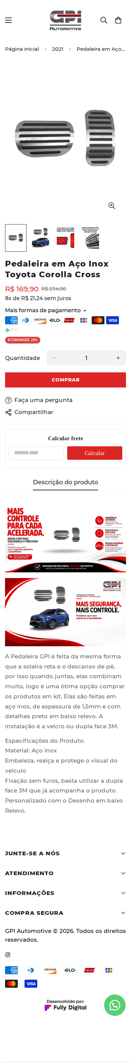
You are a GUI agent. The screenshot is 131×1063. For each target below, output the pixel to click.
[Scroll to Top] (119, 1027)
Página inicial (22, 49)
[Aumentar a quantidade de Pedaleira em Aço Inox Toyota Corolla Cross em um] (118, 358)
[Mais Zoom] (111, 205)
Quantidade (22, 358)
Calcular (95, 453)
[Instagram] (7, 954)
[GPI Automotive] (65, 20)
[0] (118, 20)
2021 (57, 49)
